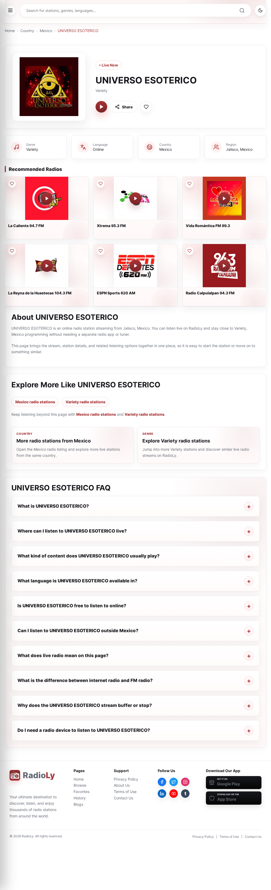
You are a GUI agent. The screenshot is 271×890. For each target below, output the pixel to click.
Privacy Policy (126, 779)
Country (27, 30)
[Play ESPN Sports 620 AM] (135, 266)
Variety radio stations (85, 402)
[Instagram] (185, 782)
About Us (122, 785)
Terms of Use (125, 791)
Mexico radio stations (35, 402)
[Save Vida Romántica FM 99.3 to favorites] (189, 183)
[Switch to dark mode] (260, 10)
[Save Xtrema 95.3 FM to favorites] (100, 183)
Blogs (78, 804)
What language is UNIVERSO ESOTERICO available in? (77, 580)
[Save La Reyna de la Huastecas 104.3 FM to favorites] (12, 251)
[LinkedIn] (162, 793)
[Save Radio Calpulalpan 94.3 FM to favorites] (189, 251)
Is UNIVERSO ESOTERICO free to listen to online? (71, 605)
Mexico (46, 30)
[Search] (241, 10)
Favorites (81, 791)
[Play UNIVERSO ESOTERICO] (101, 107)
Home (10, 30)
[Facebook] (162, 782)
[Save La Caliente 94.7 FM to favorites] (12, 183)
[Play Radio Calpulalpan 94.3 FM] (224, 266)
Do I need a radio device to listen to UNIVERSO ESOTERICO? (83, 730)
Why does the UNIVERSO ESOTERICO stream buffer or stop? (84, 705)
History (80, 798)
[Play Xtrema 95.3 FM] (135, 198)
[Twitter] (173, 782)
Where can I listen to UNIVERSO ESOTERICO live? (72, 531)
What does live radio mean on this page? (63, 655)
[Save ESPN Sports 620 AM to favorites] (100, 251)
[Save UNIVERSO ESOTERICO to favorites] (146, 107)
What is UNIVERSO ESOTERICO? (53, 506)
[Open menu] (10, 10)
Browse (80, 785)
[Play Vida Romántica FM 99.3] (224, 198)
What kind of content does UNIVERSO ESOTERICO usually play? (88, 556)
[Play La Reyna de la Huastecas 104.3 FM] (47, 266)
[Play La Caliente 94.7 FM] (47, 198)
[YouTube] (173, 793)
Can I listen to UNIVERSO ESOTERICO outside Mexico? (77, 630)
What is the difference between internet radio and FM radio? (85, 680)
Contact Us (123, 798)
